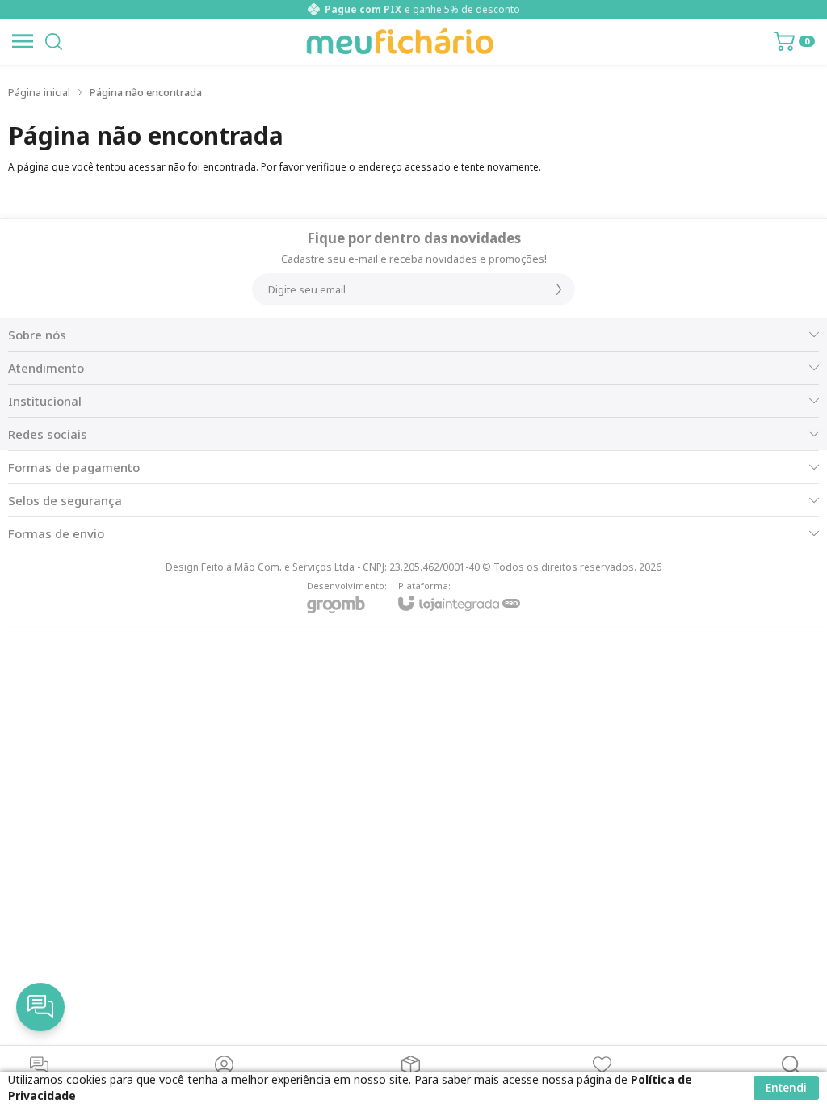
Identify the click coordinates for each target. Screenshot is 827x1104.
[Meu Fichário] (399, 41)
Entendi (786, 1087)
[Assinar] (559, 289)
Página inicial (39, 92)
